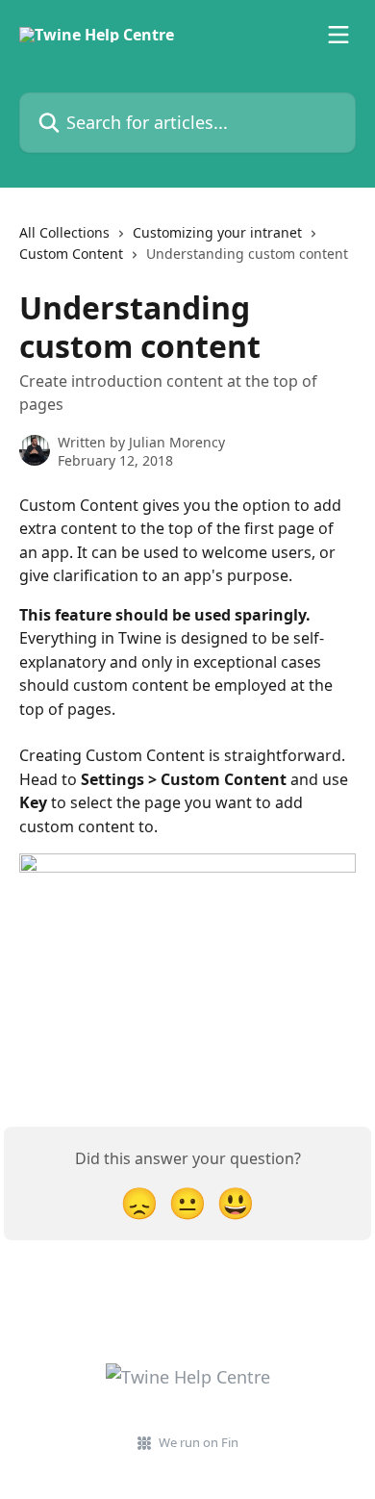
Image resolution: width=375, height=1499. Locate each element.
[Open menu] (338, 34)
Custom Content (71, 253)
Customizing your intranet (217, 232)
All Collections (64, 232)
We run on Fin (198, 1442)
